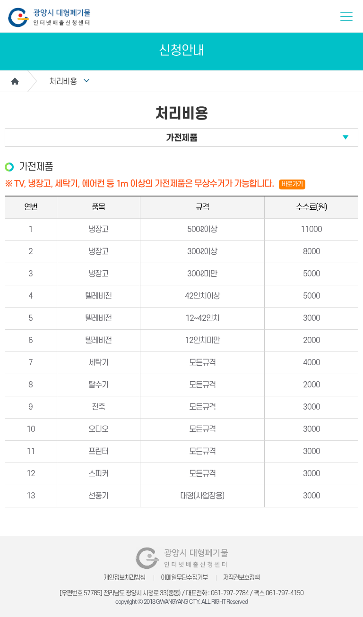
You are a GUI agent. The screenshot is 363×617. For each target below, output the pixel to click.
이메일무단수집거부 (184, 577)
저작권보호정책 (241, 577)
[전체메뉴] (346, 16)
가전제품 (181, 138)
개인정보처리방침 (124, 577)
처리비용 (63, 81)
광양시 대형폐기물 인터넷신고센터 (49, 17)
